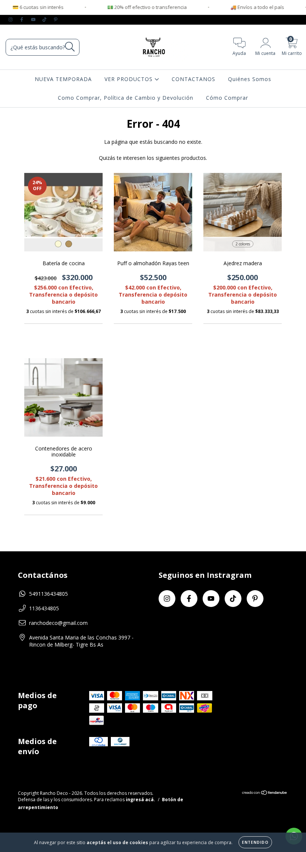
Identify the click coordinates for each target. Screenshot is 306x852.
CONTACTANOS (193, 79)
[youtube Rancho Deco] (34, 19)
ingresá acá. (140, 799)
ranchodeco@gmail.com (58, 622)
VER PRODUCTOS (129, 79)
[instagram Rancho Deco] (11, 19)
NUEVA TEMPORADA (63, 79)
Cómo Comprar (227, 97)
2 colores (242, 244)
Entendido (255, 842)
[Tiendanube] (264, 793)
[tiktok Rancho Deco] (45, 19)
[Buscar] (70, 47)
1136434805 (44, 608)
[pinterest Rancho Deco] (55, 19)
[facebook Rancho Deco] (22, 19)
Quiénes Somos (249, 79)
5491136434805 (48, 593)
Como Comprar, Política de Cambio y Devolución (125, 97)
